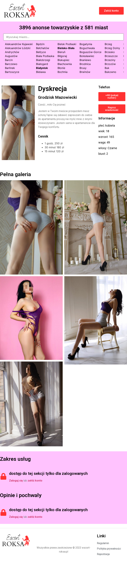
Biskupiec (63, 60)
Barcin (9, 60)
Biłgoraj (62, 56)
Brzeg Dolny (112, 48)
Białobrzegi (43, 60)
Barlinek (10, 68)
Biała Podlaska (45, 56)
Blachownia (65, 64)
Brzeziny (110, 60)
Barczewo (11, 64)
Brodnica (85, 64)
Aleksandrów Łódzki (17, 48)
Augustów (11, 56)
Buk (107, 68)
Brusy (83, 68)
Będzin (40, 44)
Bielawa (41, 72)
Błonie (61, 68)
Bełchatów (42, 48)
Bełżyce (41, 52)
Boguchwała (87, 48)
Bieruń (61, 52)
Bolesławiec (87, 56)
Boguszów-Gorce (90, 52)
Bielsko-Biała (66, 48)
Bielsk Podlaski (67, 44)
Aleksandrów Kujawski (19, 44)
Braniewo (85, 60)
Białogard (42, 64)
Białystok (42, 68)
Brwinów (85, 72)
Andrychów (12, 52)
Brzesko (110, 52)
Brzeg (108, 44)
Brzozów (110, 64)
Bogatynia (86, 44)
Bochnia (62, 72)
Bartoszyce (12, 72)
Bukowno (110, 72)
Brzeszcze (111, 56)
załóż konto (35, 480)
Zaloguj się (16, 480)
